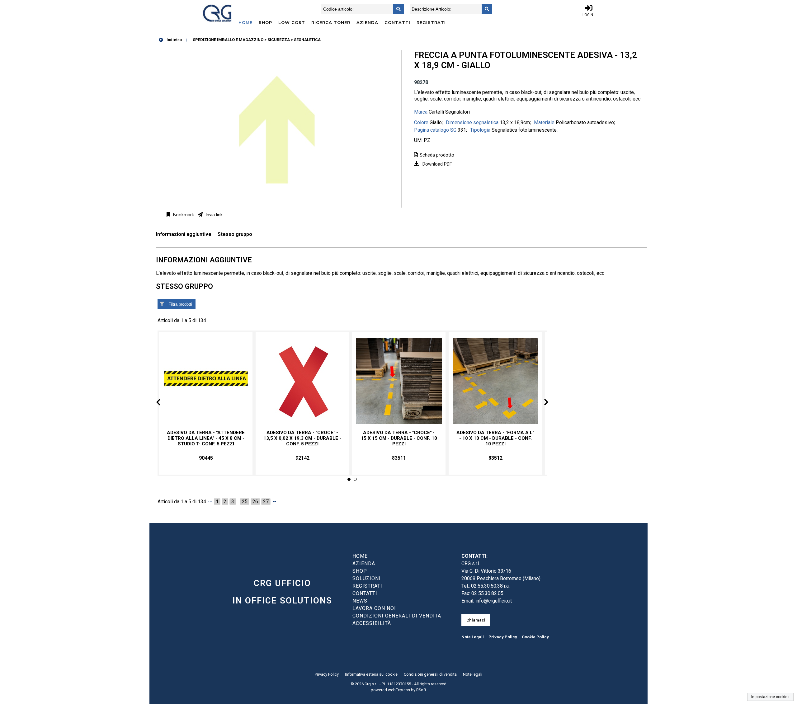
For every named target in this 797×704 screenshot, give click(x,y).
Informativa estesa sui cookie (371, 674)
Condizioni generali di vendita (430, 674)
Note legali (472, 674)
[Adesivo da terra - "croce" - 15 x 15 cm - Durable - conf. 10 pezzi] (399, 381)
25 (245, 502)
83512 (495, 458)
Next (541, 403)
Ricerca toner (330, 22)
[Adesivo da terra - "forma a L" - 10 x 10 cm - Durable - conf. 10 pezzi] (495, 381)
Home (245, 22)
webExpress (399, 690)
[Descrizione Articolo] (485, 9)
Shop (265, 22)
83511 (399, 458)
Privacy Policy (502, 637)
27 (266, 502)
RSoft (421, 690)
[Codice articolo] (396, 9)
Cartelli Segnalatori (449, 112)
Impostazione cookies (770, 697)
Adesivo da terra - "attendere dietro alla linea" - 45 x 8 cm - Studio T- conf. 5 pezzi (206, 438)
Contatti (397, 22)
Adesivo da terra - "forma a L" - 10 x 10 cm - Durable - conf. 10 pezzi (495, 438)
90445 (206, 458)
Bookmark (183, 215)
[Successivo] (274, 501)
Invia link (213, 215)
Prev (163, 403)
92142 (302, 458)
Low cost (291, 22)
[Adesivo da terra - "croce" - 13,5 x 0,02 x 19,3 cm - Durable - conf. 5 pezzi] (302, 381)
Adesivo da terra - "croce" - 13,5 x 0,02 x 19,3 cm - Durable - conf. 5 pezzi (302, 438)
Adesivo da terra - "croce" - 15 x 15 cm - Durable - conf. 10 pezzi (399, 438)
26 (255, 502)
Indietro (174, 39)
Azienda (367, 22)
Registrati (431, 22)
